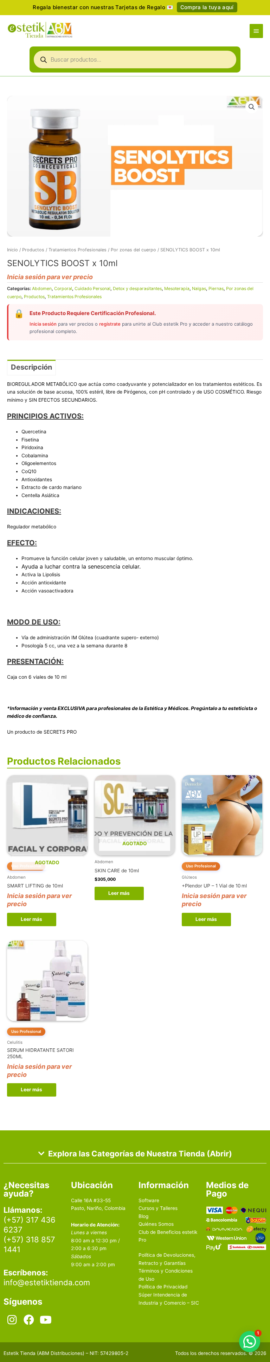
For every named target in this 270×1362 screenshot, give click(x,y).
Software (149, 1200)
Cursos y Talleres (158, 1208)
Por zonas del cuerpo (133, 249)
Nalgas (199, 288)
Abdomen (42, 288)
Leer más (31, 919)
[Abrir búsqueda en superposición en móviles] (135, 61)
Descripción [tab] (31, 367)
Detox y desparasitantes (137, 288)
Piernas (216, 288)
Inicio (12, 249)
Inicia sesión (43, 324)
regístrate (110, 324)
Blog (143, 1216)
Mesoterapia (176, 288)
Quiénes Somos (156, 1224)
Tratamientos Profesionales (78, 249)
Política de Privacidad (163, 1286)
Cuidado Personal (92, 288)
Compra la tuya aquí (207, 7)
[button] (251, 107)
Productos (33, 249)
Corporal (63, 288)
